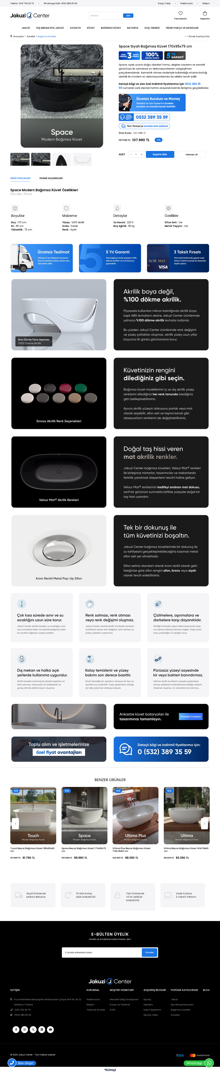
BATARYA (132, 28)
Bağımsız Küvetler (181, 1009)
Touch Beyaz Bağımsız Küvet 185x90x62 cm (32, 850)
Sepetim (148, 1004)
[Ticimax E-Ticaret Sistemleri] (110, 1070)
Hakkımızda (186, 3)
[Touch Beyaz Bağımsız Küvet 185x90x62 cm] (33, 815)
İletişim (206, 3)
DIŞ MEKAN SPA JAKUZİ (50, 28)
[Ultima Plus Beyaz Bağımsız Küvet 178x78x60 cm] (136, 815)
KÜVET (91, 28)
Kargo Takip (164, 3)
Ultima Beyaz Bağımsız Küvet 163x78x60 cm (186, 850)
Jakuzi (174, 999)
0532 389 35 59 (22, 1015)
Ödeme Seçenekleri (51, 178)
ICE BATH (75, 28)
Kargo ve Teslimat (120, 1004)
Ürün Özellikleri (20, 178)
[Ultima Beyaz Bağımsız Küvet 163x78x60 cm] (187, 815)
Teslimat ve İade (96, 1009)
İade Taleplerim (152, 1009)
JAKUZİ (25, 28)
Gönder (149, 952)
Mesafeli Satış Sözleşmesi (124, 999)
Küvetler (175, 1015)
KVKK (113, 1009)
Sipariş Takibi (151, 1015)
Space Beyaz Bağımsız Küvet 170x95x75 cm (84, 850)
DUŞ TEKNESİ (152, 28)
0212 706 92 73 (22, 1009)
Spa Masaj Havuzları (182, 1004)
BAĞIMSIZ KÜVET (111, 28)
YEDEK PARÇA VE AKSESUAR (182, 28)
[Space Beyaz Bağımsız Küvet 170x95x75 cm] (85, 815)
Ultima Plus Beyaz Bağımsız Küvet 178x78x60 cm (132, 850)
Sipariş (147, 999)
